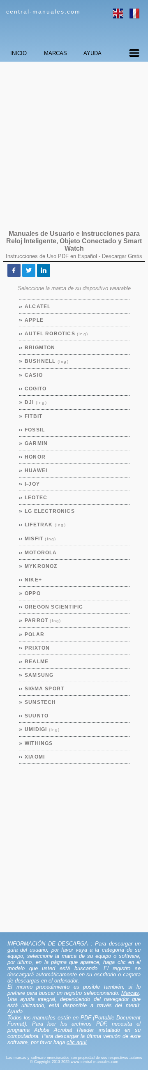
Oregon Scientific (54, 607)
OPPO (33, 593)
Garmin (36, 443)
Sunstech (40, 702)
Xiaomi (35, 757)
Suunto (37, 716)
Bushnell (47, 361)
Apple (34, 320)
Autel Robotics (56, 334)
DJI (36, 402)
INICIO (18, 53)
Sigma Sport (44, 689)
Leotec (36, 497)
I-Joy (32, 484)
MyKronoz (41, 566)
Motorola (41, 553)
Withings (39, 743)
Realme (37, 661)
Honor (35, 457)
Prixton (37, 648)
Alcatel (38, 306)
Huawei (36, 470)
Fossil (35, 430)
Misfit (40, 539)
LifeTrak (45, 525)
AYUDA (92, 53)
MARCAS (55, 53)
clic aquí (77, 1042)
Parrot (43, 620)
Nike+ (33, 580)
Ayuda (15, 1011)
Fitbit (33, 416)
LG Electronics (50, 511)
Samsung (39, 675)
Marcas (130, 993)
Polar (34, 634)
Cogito (35, 389)
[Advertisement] (74, 142)
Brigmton (40, 348)
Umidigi (42, 729)
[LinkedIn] (43, 270)
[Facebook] (14, 270)
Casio (34, 375)
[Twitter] (28, 270)
